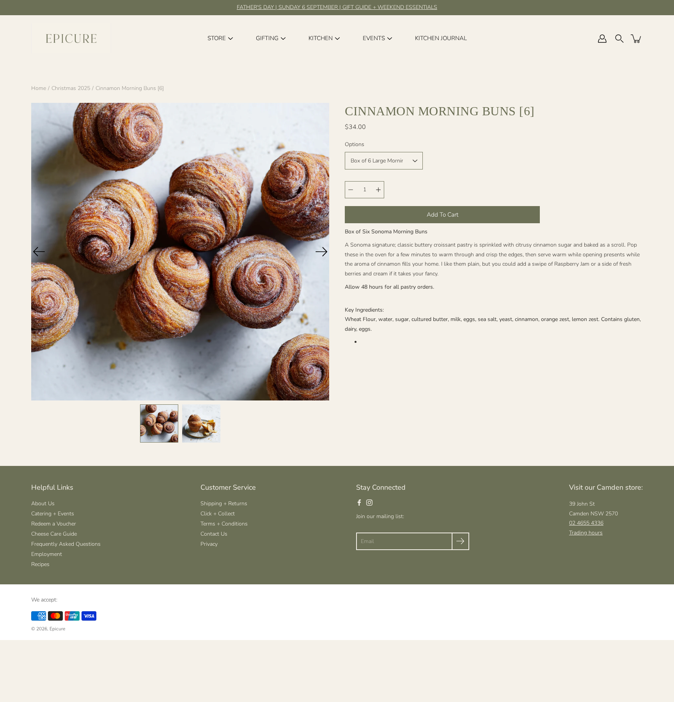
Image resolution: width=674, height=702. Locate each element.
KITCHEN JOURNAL (441, 38)
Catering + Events (52, 513)
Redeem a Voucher (53, 523)
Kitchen (321, 38)
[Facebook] (359, 502)
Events (374, 38)
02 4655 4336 (586, 523)
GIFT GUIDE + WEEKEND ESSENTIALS (389, 7)
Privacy (209, 544)
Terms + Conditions (224, 523)
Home (38, 88)
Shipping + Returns (223, 503)
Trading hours (586, 532)
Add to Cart (442, 214)
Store (217, 38)
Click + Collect (217, 513)
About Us (43, 503)
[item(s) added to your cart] (636, 38)
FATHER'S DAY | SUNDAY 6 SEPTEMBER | (289, 7)
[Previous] (39, 251)
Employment (46, 554)
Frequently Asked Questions (66, 544)
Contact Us (213, 534)
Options (354, 144)
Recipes (40, 564)
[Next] (321, 251)
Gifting (267, 38)
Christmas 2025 (70, 88)
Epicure (57, 629)
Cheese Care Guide (54, 534)
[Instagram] (369, 502)
